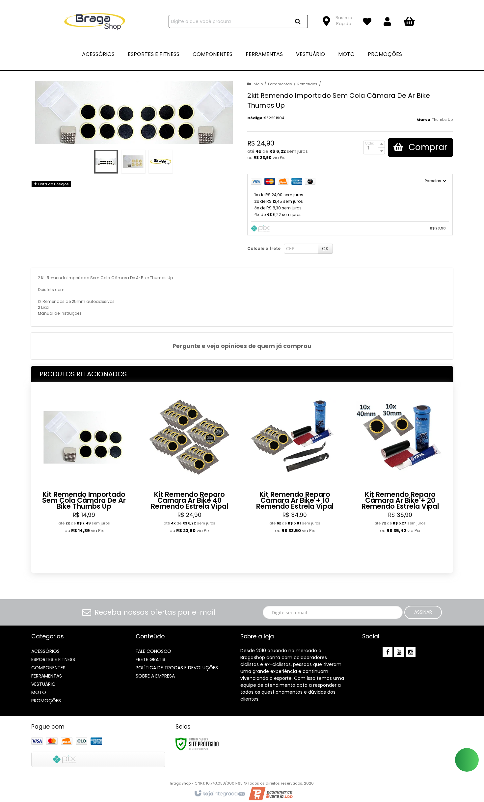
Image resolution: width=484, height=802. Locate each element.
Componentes (48, 667)
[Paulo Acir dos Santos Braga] (94, 21)
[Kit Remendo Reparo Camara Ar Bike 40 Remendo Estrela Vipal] (189, 478)
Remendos (307, 84)
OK (325, 248)
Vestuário (43, 684)
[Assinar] (423, 612)
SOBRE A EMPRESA (155, 676)
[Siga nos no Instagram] (411, 652)
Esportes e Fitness (53, 659)
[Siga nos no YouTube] (399, 652)
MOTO (38, 692)
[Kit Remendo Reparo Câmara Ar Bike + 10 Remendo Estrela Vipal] (294, 478)
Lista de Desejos (53, 184)
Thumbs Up (442, 119)
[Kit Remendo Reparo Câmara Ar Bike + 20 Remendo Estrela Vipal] (400, 478)
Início (258, 84)
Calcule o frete (264, 248)
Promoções (46, 700)
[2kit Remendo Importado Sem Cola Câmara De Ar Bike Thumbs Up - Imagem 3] (161, 162)
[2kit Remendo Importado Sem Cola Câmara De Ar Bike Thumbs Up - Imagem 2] (133, 162)
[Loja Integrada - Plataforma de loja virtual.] (219, 794)
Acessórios (45, 651)
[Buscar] (297, 21)
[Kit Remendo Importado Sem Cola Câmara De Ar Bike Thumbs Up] (84, 478)
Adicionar (101, 557)
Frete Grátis (150, 659)
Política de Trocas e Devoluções (177, 667)
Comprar (426, 147)
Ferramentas (280, 84)
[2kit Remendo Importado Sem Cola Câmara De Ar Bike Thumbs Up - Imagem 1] (106, 162)
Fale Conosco (153, 651)
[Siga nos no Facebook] (387, 652)
